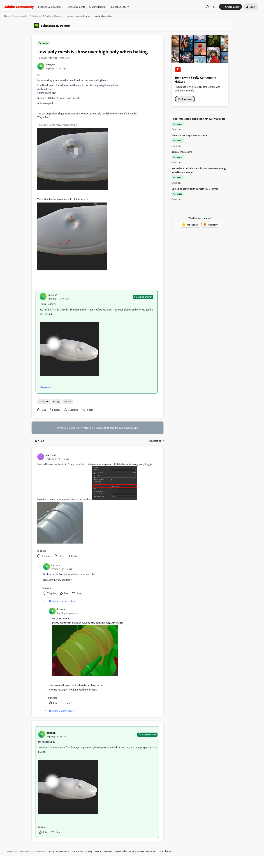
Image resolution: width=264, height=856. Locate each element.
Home (7, 16)
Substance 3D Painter (41, 16)
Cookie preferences (103, 851)
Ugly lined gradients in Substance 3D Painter (195, 188)
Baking (56, 401)
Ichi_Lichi (50, 455)
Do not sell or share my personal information (135, 851)
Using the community (59, 851)
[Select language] (215, 7)
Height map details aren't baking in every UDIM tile (198, 118)
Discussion (43, 401)
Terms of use (77, 851)
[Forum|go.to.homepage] (19, 7)
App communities (21, 16)
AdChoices (166, 851)
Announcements (76, 6)
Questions (58, 16)
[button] (230, 7)
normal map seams (182, 151)
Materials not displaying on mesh (189, 135)
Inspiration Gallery (120, 6)
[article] (97, 506)
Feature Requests (97, 6)
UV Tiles (67, 401)
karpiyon (50, 64)
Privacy (89, 851)
